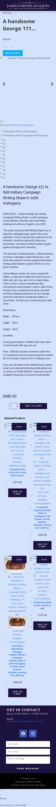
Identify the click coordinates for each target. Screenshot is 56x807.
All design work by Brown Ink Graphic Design (28, 785)
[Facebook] (23, 733)
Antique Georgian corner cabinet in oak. (42, 605)
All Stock (17, 458)
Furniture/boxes (42, 503)
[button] (3, 84)
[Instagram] (33, 733)
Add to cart (13, 53)
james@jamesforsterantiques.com (24, 721)
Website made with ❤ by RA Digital (28, 782)
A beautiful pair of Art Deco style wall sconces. (17, 472)
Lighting (13, 465)
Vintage (22, 465)
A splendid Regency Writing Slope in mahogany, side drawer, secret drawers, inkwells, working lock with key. (42, 517)
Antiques (17, 461)
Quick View (18, 454)
